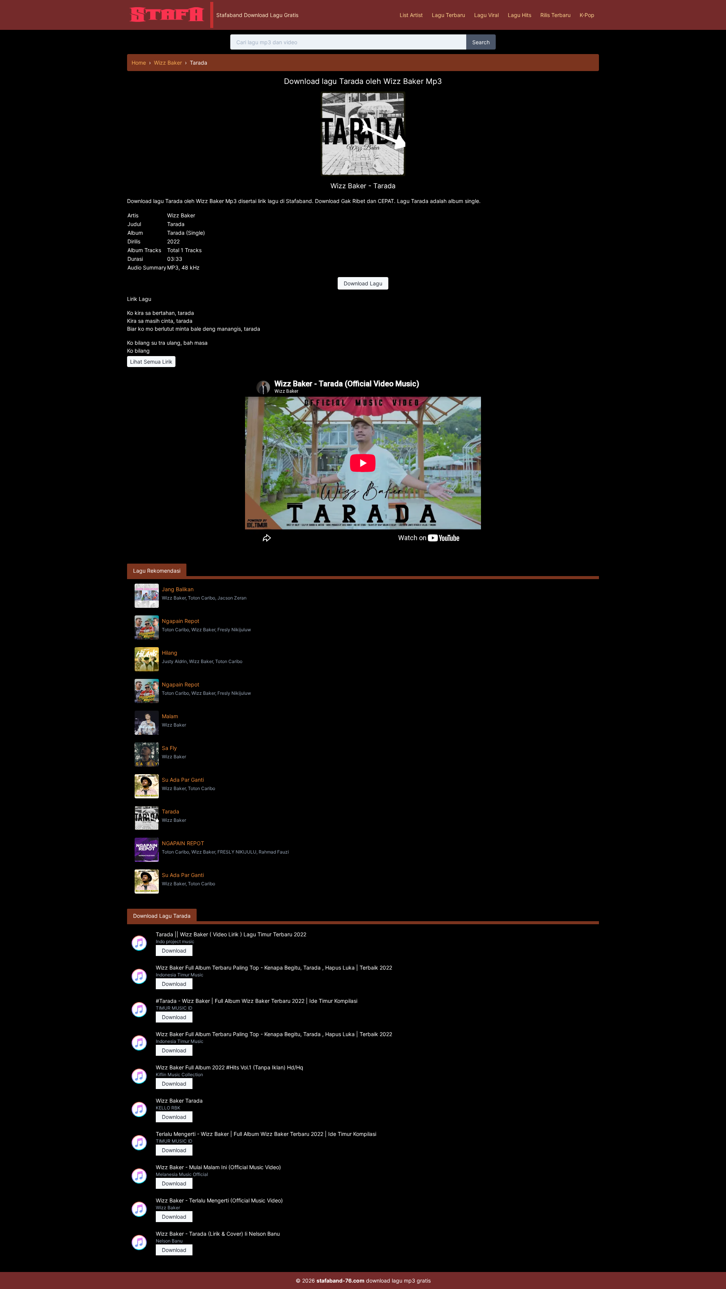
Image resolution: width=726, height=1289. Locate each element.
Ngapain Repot (180, 621)
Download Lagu (363, 283)
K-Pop (587, 15)
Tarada (170, 811)
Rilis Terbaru (555, 15)
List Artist (411, 15)
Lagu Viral (486, 15)
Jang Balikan (178, 589)
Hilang (169, 652)
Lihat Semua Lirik (151, 361)
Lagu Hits (519, 15)
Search (481, 42)
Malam (170, 716)
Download (174, 950)
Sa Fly (169, 748)
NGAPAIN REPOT (183, 843)
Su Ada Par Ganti (183, 779)
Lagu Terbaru (448, 15)
